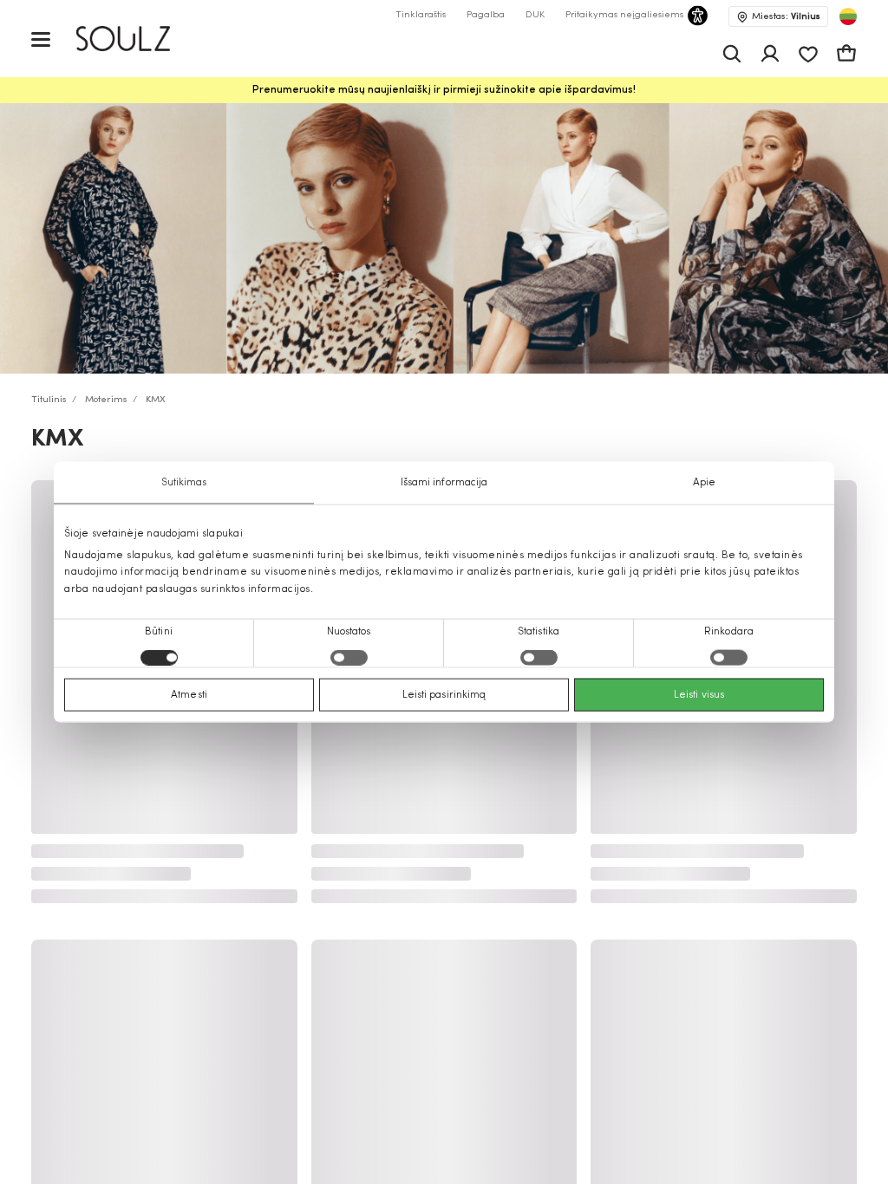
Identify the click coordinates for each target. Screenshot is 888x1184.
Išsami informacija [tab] (444, 483)
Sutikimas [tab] (184, 483)
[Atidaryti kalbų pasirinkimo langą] (848, 16)
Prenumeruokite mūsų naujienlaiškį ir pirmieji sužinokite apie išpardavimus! (444, 90)
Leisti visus (699, 694)
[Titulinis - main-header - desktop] (135, 38)
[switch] (349, 657)
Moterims (106, 400)
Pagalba (486, 15)
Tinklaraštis (420, 15)
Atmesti (189, 694)
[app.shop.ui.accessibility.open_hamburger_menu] (40, 38)
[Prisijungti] (770, 53)
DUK (535, 15)
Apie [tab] (704, 483)
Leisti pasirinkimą (444, 694)
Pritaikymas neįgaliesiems (624, 15)
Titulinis (49, 400)
